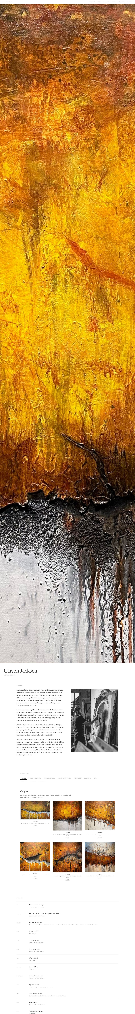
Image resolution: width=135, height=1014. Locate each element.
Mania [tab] (95, 778)
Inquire (35, 825)
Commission (121, 1)
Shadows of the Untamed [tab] (29, 780)
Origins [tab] (24, 778)
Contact (129, 1)
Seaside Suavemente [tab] (49, 778)
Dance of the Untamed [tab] (35, 778)
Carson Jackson (7, 2)
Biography (92, 1)
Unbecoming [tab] (87, 778)
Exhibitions (106, 1)
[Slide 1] (126, 660)
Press (113, 1)
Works (99, 1)
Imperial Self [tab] (77, 778)
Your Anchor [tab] (42, 780)
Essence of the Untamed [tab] (64, 778)
